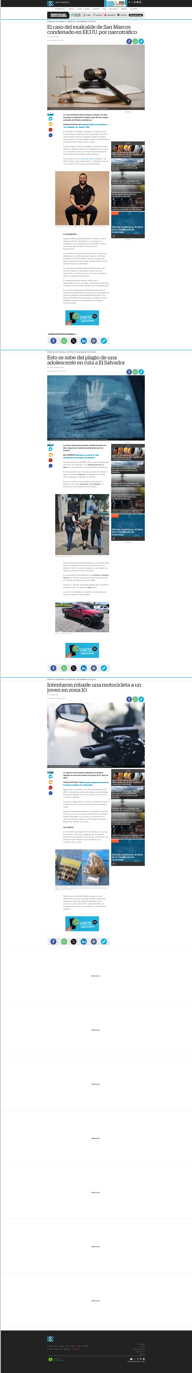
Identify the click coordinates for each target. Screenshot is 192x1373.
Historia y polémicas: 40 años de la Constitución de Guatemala (127, 229)
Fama (104, 9)
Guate (80, 9)
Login (57, 2)
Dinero (87, 9)
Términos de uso (140, 1352)
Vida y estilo (113, 9)
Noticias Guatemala (56, 21)
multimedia (134, 9)
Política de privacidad (139, 1349)
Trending (124, 9)
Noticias (71, 9)
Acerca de (142, 1346)
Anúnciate (142, 1344)
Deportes (96, 9)
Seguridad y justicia (86, 21)
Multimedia (67, 1349)
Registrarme (64, 2)
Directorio (142, 1354)
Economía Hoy (60, 9)
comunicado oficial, (86, 159)
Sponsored (75, 1349)
